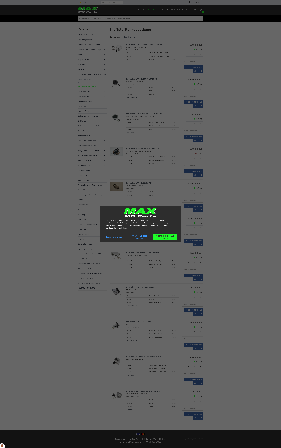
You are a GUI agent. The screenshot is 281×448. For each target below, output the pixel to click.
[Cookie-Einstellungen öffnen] (2, 445)
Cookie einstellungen (114, 237)
